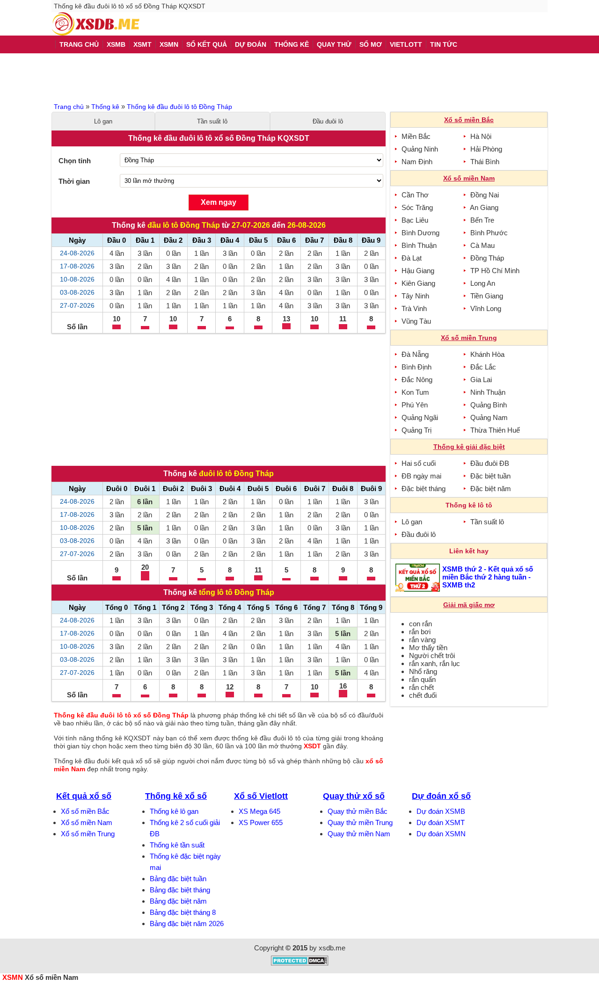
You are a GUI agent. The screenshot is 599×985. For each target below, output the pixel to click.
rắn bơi (420, 632)
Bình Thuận (419, 245)
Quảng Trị (416, 430)
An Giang (484, 207)
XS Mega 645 (259, 811)
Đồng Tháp (487, 258)
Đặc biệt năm (490, 488)
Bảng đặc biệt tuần (178, 879)
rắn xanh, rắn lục (434, 663)
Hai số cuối (419, 463)
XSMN (12, 977)
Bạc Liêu (415, 220)
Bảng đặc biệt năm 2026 (187, 923)
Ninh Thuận (487, 392)
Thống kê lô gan (174, 811)
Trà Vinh (414, 308)
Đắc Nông (417, 380)
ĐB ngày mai (421, 476)
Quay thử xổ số (354, 796)
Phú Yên (415, 405)
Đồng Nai (484, 195)
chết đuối (423, 695)
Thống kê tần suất (177, 845)
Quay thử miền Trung (360, 822)
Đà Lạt (412, 258)
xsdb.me (332, 948)
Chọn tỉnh (74, 161)
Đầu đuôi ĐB (489, 463)
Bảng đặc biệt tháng (180, 890)
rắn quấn (422, 679)
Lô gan (103, 121)
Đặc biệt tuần (490, 476)
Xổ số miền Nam (86, 822)
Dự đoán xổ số (441, 796)
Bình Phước (489, 233)
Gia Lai (481, 380)
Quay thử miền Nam (359, 834)
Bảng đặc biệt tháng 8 (183, 912)
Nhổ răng (423, 671)
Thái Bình (484, 162)
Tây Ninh (415, 296)
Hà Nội (480, 136)
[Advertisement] (299, 77)
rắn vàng (422, 640)
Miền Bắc (416, 136)
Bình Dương (420, 233)
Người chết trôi (432, 655)
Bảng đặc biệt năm (178, 901)
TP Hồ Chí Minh (494, 271)
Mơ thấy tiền (428, 648)
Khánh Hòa (487, 354)
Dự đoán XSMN (441, 834)
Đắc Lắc (483, 367)
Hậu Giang (418, 271)
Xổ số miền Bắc (85, 811)
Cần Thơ (415, 195)
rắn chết (421, 687)
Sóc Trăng (417, 207)
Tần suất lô (212, 121)
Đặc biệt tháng (424, 488)
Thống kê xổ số (176, 796)
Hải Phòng (486, 149)
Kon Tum (415, 392)
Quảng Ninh (420, 149)
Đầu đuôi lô (328, 121)
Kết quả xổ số (83, 796)
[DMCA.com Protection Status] (300, 963)
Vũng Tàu (416, 321)
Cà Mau (482, 245)
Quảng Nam (489, 417)
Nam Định (417, 162)
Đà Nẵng (415, 354)
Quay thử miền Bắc (357, 811)
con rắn (420, 624)
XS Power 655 (261, 822)
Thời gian (74, 181)
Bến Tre (482, 220)
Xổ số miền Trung (88, 834)
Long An (482, 283)
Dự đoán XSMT (440, 822)
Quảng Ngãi (420, 417)
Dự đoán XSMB (440, 811)
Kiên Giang (418, 283)
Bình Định (416, 367)
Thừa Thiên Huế (495, 430)
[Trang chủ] (95, 24)
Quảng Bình (488, 405)
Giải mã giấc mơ (469, 604)
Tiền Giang (486, 296)
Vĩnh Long (485, 308)
